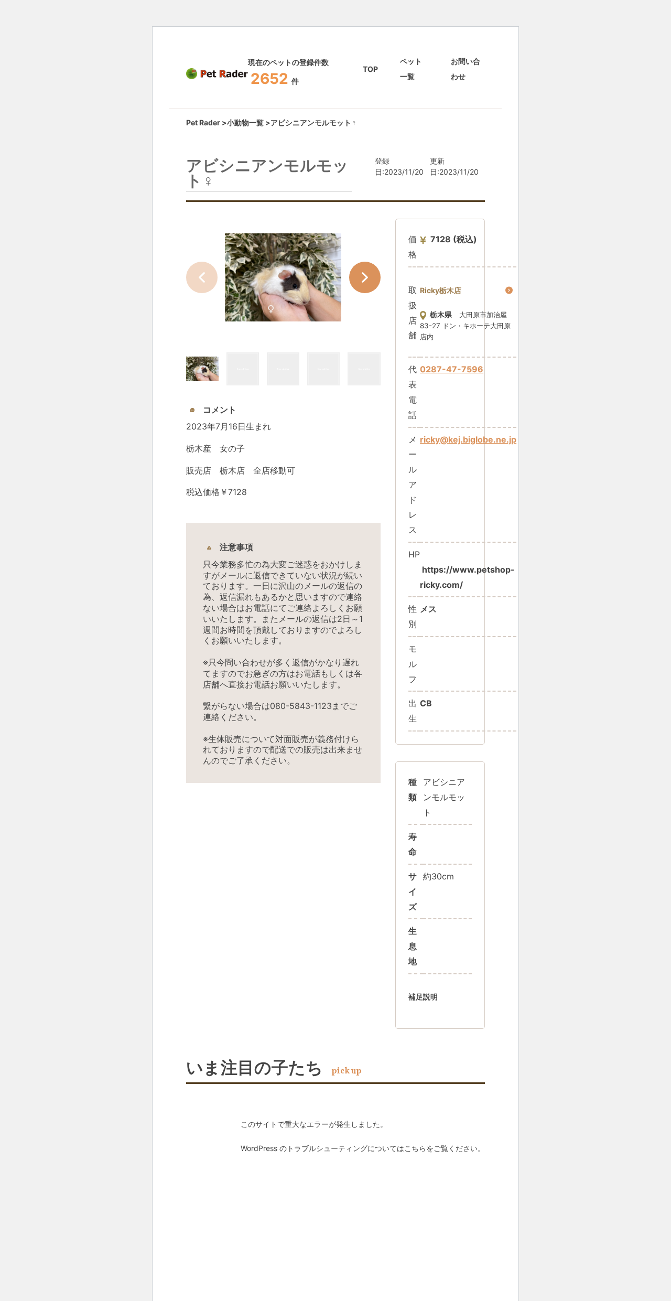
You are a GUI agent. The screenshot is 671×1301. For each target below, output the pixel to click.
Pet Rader (203, 122)
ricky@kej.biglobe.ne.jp (468, 439)
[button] (365, 277)
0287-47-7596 (451, 369)
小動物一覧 (245, 122)
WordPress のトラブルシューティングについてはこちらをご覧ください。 (363, 1148)
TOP (370, 68)
